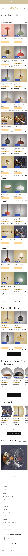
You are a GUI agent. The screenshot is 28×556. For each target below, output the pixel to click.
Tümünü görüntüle (14, 354)
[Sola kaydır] (10, 391)
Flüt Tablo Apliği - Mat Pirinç (6, 126)
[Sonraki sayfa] (23, 301)
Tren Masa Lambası (5, 38)
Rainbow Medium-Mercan (6, 218)
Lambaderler (6, 506)
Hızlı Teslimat (5, 472)
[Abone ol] (22, 538)
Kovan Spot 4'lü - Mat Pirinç (6, 239)
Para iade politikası (14, 550)
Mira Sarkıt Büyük (17, 194)
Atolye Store (7, 550)
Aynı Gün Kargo (6, 519)
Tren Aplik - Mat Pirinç (18, 264)
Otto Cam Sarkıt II (4, 148)
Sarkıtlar (5, 509)
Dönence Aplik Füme (18, 169)
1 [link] (4, 301)
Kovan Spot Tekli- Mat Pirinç (6, 169)
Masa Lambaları (6, 503)
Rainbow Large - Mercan (19, 60)
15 (19, 301)
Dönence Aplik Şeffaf (18, 239)
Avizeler (5, 493)
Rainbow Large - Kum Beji (6, 104)
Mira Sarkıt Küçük (17, 286)
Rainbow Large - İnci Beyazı (19, 218)
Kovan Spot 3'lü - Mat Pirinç (6, 286)
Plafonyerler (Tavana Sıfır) (9, 499)
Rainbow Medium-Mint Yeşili (6, 83)
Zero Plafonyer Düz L (5, 380)
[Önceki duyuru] (2, 1)
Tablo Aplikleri (6, 512)
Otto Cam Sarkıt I (17, 345)
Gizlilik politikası (23, 550)
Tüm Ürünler (6, 516)
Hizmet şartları (7, 552)
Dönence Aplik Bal (17, 126)
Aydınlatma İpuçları (7, 529)
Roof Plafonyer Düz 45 (5, 194)
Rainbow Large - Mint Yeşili (19, 38)
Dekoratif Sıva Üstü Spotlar (9, 496)
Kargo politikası (15, 552)
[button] (2, 7)
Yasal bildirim (22, 552)
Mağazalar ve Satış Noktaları (9, 522)
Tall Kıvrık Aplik (16, 418)
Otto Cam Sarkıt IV (18, 83)
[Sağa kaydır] (17, 391)
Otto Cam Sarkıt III (4, 345)
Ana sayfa (5, 486)
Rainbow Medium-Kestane (6, 264)
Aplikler (5, 489)
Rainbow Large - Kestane (19, 148)
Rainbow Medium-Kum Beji (19, 104)
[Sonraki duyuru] (25, 1)
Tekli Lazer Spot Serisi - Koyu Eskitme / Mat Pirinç (7, 61)
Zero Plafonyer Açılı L (17, 380)
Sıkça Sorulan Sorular (8, 525)
